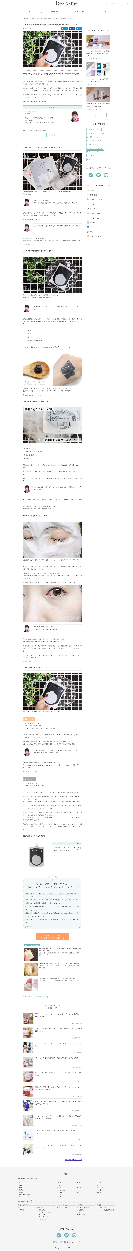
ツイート (65, 28)
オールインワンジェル (97, 199)
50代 (79, 1192)
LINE (106, 175)
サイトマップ (76, 1242)
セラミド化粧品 (95, 213)
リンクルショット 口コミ (94, 148)
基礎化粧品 (93, 195)
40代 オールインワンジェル (95, 152)
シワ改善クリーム (92, 137)
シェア (73, 28)
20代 (26, 996)
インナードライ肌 (24, 1197)
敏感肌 (21, 1187)
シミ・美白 (62, 1190)
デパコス (100, 1185)
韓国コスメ (101, 1190)
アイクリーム (91, 155)
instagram (91, 175)
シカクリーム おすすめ (94, 129)
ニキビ (32, 996)
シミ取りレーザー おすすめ (95, 133)
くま (60, 1197)
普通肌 (21, 1185)
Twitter (98, 175)
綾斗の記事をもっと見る (73, 1160)
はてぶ (80, 28)
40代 (79, 1190)
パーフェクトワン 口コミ (94, 141)
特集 (99, 1192)
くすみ (60, 1192)
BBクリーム (93, 227)
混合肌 (21, 1192)
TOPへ (66, 1174)
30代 (79, 1187)
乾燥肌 (39, 996)
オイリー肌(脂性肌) (24, 1194)
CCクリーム (94, 232)
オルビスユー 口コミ (93, 159)
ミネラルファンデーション (86, 1207)
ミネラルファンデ (95, 218)
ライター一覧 (102, 1207)
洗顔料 (92, 190)
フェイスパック (95, 209)
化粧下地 (93, 222)
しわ (60, 1194)
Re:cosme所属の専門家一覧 (106, 1210)
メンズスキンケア (92, 144)
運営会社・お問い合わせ (60, 1242)
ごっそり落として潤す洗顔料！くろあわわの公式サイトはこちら (51, 936)
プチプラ (100, 1187)
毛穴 (46, 996)
